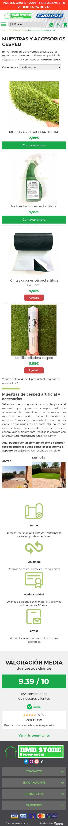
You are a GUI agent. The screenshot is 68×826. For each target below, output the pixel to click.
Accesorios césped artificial (42, 30)
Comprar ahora (34, 145)
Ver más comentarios (34, 735)
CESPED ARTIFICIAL (18, 30)
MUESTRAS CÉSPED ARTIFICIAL (34, 132)
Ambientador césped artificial (34, 206)
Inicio (4, 30)
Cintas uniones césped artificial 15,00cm (34, 283)
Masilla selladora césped (34, 358)
